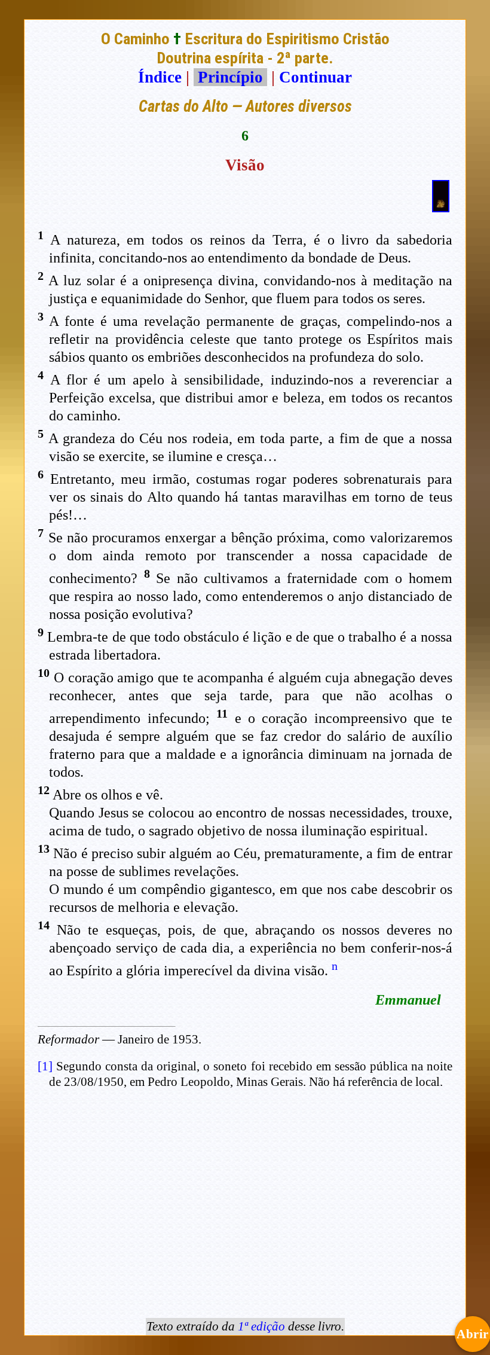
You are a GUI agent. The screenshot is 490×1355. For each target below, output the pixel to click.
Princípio (230, 77)
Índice (160, 77)
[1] (45, 1066)
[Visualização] (440, 207)
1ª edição (261, 1326)
